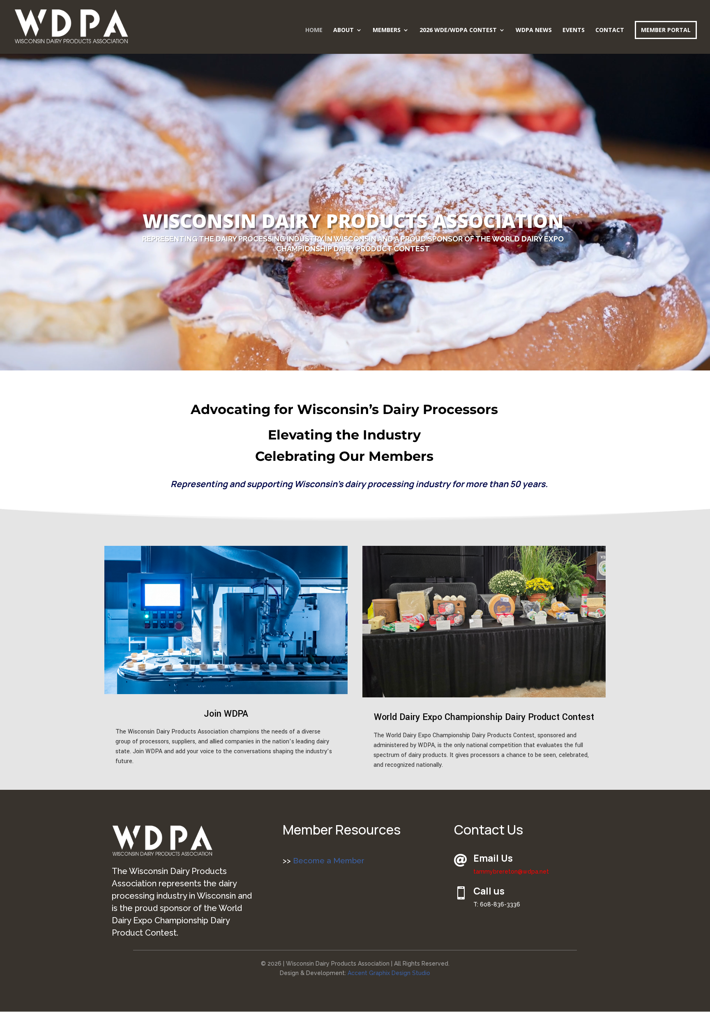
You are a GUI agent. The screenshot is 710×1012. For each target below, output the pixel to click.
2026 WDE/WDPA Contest (458, 30)
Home (314, 30)
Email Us (493, 858)
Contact (609, 30)
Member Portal (666, 30)
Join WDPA (226, 713)
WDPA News (534, 30)
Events (573, 30)
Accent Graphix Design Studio (389, 973)
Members (387, 30)
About (343, 30)
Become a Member (327, 860)
